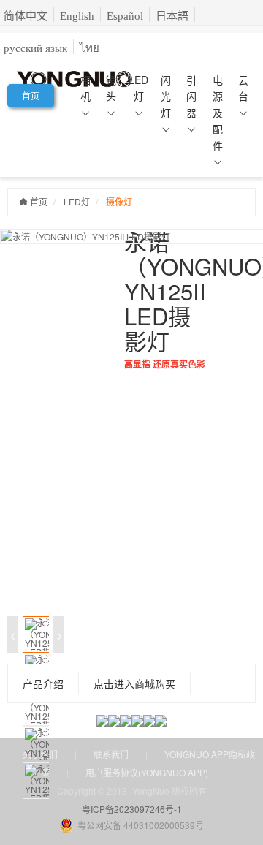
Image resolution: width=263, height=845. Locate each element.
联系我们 (111, 754)
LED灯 (138, 87)
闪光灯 (166, 96)
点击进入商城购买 (134, 683)
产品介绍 (43, 683)
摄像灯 (119, 201)
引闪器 (191, 96)
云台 (243, 87)
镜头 (111, 87)
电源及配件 (218, 112)
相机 (85, 87)
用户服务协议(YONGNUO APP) (146, 772)
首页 (30, 95)
